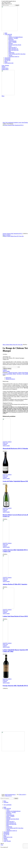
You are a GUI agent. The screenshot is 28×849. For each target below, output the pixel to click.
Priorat (9, 46)
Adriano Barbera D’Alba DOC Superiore (15, 584)
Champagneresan (12, 40)
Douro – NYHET (12, 42)
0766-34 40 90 (22, 794)
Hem (4, 122)
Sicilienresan (11, 52)
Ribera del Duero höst (13, 50)
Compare (5, 839)
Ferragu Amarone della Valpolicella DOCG (13, 233)
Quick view (5, 443)
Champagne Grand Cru (13, 56)
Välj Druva (19, 373)
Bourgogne (11, 39)
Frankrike (15, 122)
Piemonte (10, 43)
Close (2, 844)
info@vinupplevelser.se (10, 794)
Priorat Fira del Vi (12, 47)
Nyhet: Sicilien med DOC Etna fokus (16, 54)
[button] (7, 441)
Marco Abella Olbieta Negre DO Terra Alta (13, 344)
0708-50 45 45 (8, 795)
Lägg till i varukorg (7, 368)
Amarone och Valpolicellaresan (15, 37)
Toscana (10, 55)
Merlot (14, 373)
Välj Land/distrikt (9, 122)
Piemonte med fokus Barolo (14, 44)
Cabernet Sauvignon (12, 372)
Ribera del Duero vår (13, 48)
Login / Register (7, 841)
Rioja (9, 51)
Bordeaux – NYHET (13, 38)
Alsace (10, 35)
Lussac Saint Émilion (7, 373)
